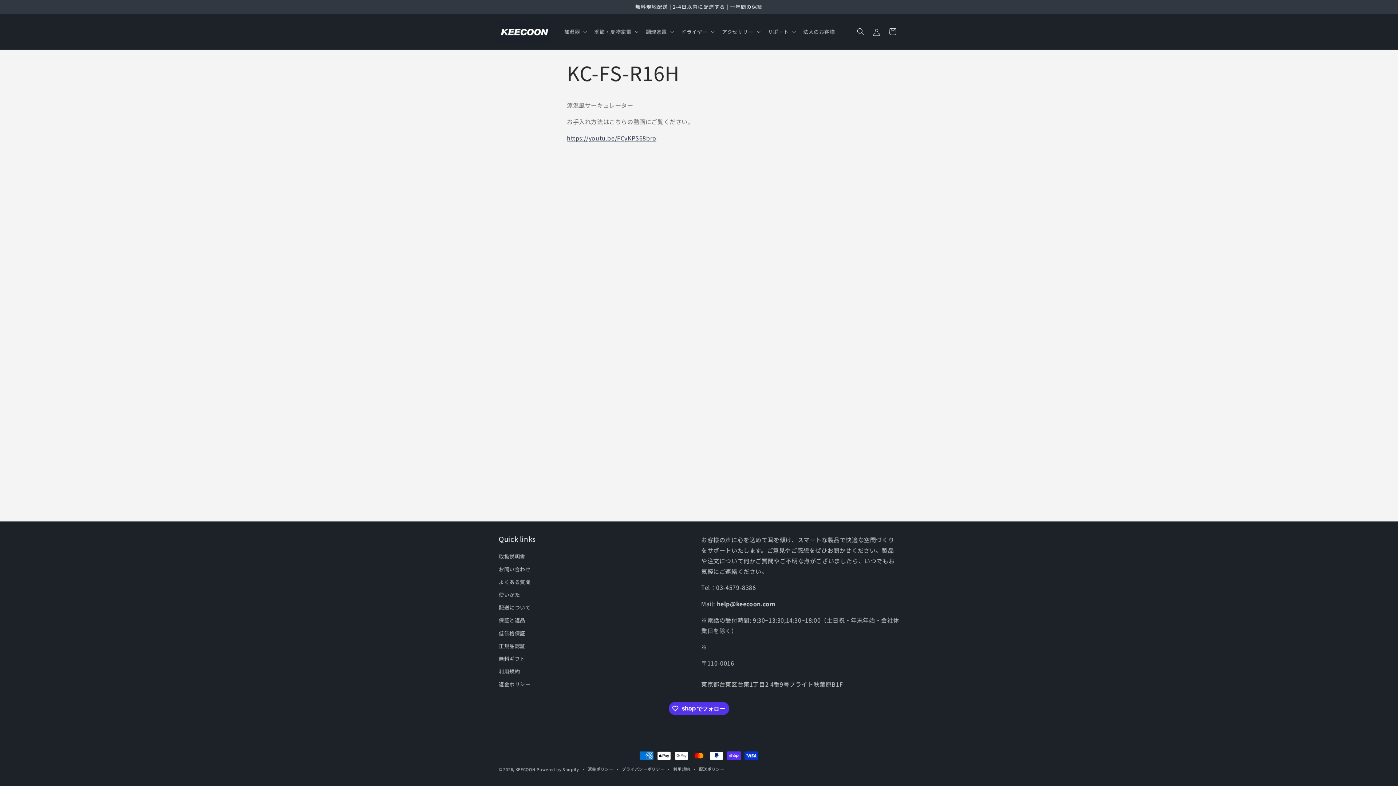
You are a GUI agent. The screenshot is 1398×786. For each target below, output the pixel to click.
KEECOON (526, 769)
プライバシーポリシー (643, 769)
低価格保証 (512, 633)
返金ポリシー (515, 684)
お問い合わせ (515, 569)
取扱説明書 (512, 556)
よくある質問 (515, 581)
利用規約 (509, 671)
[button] (575, 31)
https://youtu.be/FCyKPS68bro (611, 138)
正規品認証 (512, 646)
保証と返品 (512, 620)
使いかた (509, 594)
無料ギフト (512, 658)
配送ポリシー (711, 769)
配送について (515, 607)
